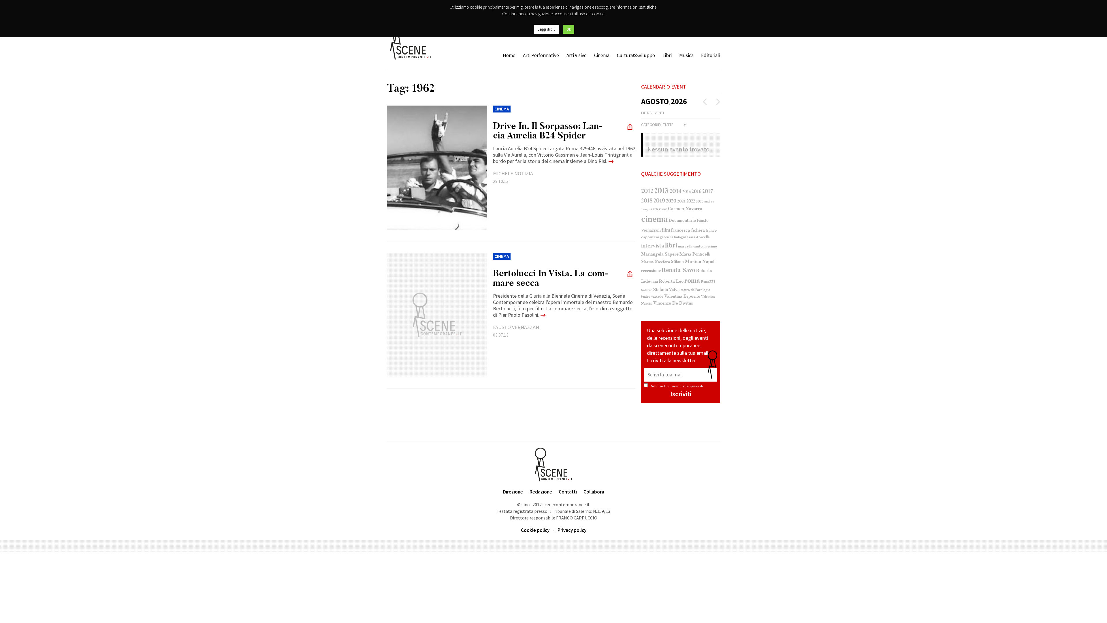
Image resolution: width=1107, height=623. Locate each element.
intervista (652, 245)
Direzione (513, 492)
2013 (661, 190)
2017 (707, 191)
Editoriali (710, 55)
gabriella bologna (673, 237)
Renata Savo (678, 270)
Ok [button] (568, 29)
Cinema (601, 55)
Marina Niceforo (655, 262)
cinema (654, 219)
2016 (696, 191)
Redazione (541, 492)
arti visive (660, 209)
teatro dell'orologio (695, 290)
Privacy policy (572, 530)
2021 (681, 201)
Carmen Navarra (685, 209)
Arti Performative (541, 55)
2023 (699, 201)
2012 (647, 191)
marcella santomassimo (697, 246)
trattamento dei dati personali (684, 386)
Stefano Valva (666, 289)
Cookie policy (535, 530)
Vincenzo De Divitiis (673, 303)
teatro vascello (652, 296)
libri (671, 245)
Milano (677, 261)
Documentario (682, 220)
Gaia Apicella (698, 236)
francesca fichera (688, 230)
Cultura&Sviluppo (636, 55)
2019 (659, 200)
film (666, 230)
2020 (671, 201)
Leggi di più (547, 29)
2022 (690, 201)
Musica (686, 55)
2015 (686, 191)
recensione (651, 270)
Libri (667, 55)
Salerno (646, 290)
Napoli (709, 261)
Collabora (593, 492)
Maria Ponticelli (694, 254)
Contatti (568, 492)
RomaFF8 (708, 281)
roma (692, 280)
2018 (647, 200)
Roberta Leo (671, 281)
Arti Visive (576, 55)
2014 (675, 191)
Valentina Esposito (682, 296)
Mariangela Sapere (660, 254)
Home (509, 55)
